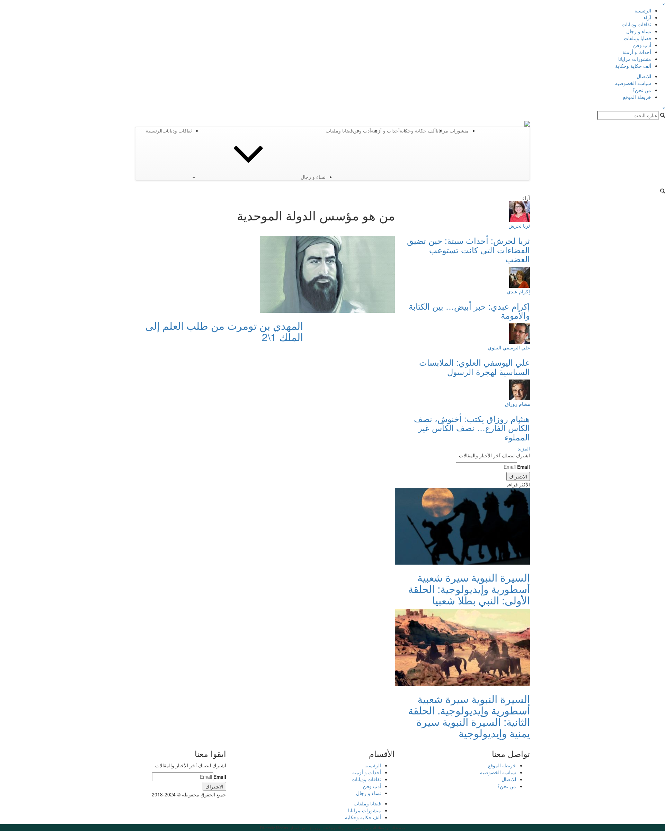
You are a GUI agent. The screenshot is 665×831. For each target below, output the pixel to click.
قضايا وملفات (637, 38)
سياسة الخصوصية (633, 83)
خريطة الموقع (637, 96)
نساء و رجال (638, 31)
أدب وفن (642, 45)
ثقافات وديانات (636, 24)
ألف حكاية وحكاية (633, 65)
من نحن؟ (641, 89)
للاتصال (644, 76)
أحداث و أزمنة (636, 51)
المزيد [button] (524, 448)
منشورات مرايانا (634, 58)
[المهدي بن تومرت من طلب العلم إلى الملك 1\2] (327, 273)
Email (523, 466)
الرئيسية (643, 10)
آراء (647, 17)
